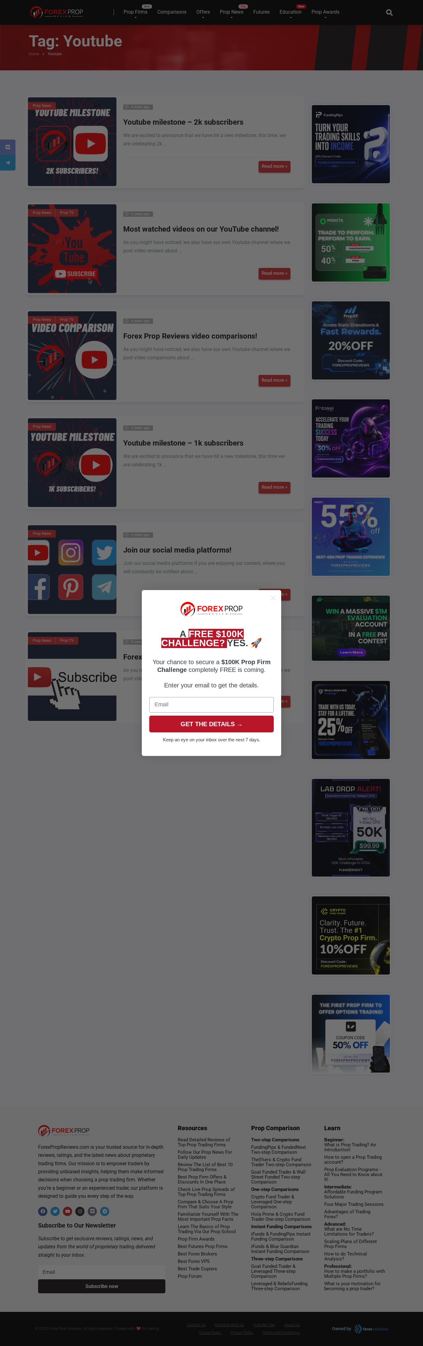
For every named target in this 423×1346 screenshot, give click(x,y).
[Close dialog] (273, 598)
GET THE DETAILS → (212, 724)
